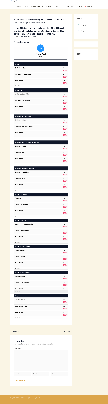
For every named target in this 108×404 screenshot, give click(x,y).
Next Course (67, 331)
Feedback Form (59, 6)
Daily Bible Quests (26, 36)
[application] (81, 6)
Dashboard (19, 6)
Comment (17, 348)
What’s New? (70, 6)
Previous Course (15, 331)
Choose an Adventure (37, 6)
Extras (78, 6)
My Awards (49, 6)
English (34, 36)
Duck (26, 6)
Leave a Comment (19, 23)
